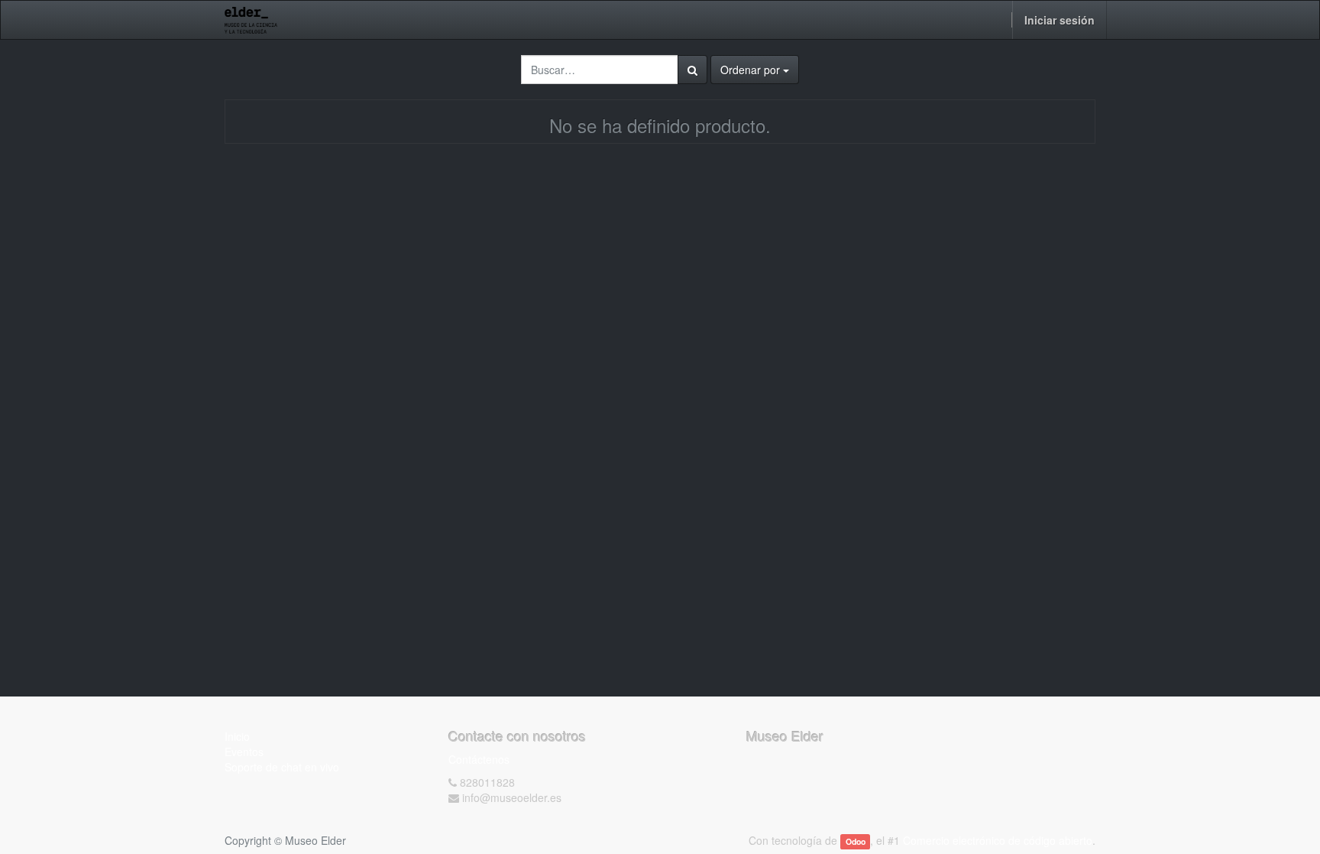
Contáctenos (479, 759)
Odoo (855, 841)
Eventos (244, 751)
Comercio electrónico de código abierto (997, 840)
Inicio (237, 736)
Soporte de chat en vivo (282, 766)
